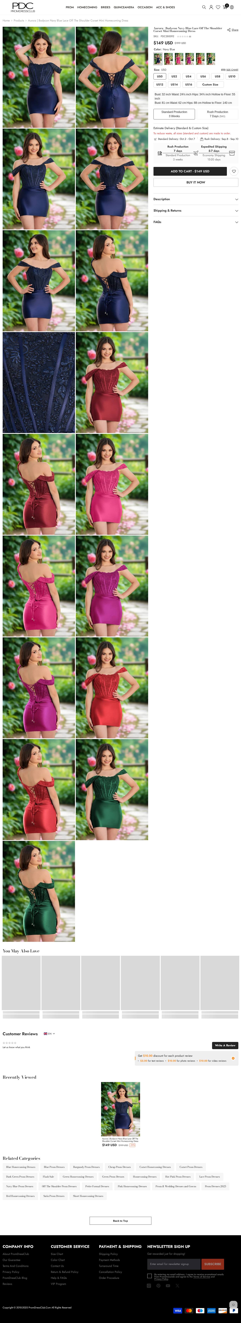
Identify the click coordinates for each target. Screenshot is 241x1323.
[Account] (211, 7)
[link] (234, 171)
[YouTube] (168, 1286)
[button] (184, 36)
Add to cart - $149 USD (190, 171)
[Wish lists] (218, 7)
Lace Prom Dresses (209, 1177)
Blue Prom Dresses (54, 1167)
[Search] (204, 7)
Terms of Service (201, 1277)
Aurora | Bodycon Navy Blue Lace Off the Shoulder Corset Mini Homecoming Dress (120, 1139)
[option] (120, 1115)
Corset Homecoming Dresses (155, 1167)
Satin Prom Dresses (53, 1196)
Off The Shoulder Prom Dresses (59, 1186)
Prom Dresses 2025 (215, 1186)
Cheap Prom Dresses (119, 1167)
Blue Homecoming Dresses (20, 1167)
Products (19, 20)
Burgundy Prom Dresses (86, 1167)
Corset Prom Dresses (191, 1167)
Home (6, 20)
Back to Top (120, 1220)
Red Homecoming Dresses (20, 1196)
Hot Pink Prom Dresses (178, 1177)
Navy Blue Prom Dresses (19, 1186)
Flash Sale (48, 1177)
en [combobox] (50, 1033)
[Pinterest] (158, 1286)
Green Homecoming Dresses (78, 1177)
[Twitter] (177, 1286)
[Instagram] (149, 1286)
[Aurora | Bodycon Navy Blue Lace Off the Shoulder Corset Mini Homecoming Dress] (120, 1109)
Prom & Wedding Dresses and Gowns (176, 1186)
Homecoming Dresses (144, 1177)
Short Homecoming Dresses (88, 1196)
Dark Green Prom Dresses (20, 1177)
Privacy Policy (161, 1279)
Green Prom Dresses (113, 1177)
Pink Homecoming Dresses (132, 1186)
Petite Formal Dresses (97, 1186)
